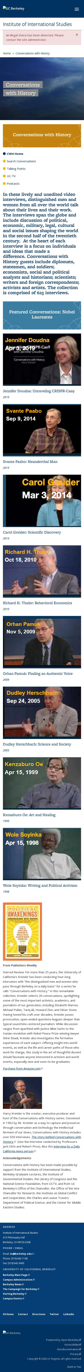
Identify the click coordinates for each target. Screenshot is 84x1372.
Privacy (75, 1354)
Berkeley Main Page (16, 1275)
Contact (23, 1314)
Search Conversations (21, 161)
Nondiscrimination (69, 1349)
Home (7, 53)
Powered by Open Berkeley (63, 1340)
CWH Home (15, 154)
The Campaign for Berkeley (21, 1289)
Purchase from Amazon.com (23, 1068)
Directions (38, 1314)
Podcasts (13, 183)
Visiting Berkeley (15, 1293)
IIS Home (8, 1314)
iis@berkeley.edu (22, 1253)
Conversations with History (33, 53)
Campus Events (13, 1298)
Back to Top (74, 1366)
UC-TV (11, 176)
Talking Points (16, 169)
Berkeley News (13, 1284)
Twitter (54, 1314)
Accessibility (72, 1344)
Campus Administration (19, 1279)
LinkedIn (68, 1314)
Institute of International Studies (37, 24)
